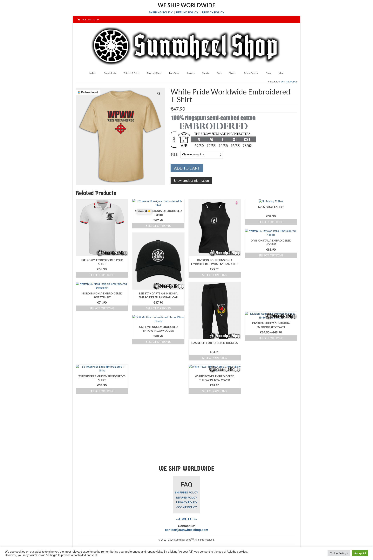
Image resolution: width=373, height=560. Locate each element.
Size (174, 154)
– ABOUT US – (186, 519)
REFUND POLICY (187, 12)
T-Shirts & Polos (288, 81)
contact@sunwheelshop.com (186, 529)
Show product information (191, 180)
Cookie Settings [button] (339, 553)
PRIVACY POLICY (213, 12)
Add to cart (187, 168)
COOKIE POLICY (186, 507)
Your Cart (90, 19)
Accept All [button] (360, 553)
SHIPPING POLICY (161, 12)
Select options (102, 275)
